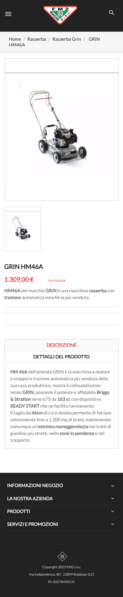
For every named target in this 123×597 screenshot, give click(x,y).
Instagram (62, 556)
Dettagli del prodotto (61, 356)
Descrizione (61, 345)
